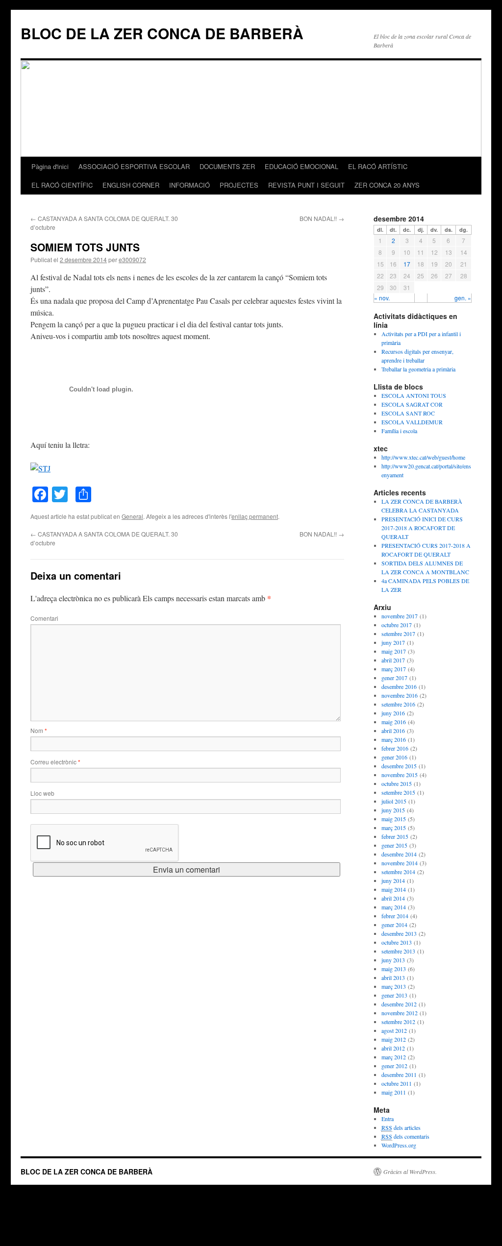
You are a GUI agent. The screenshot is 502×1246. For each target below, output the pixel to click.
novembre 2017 (399, 616)
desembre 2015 (399, 766)
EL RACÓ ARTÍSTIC (377, 166)
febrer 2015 (394, 836)
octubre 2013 (396, 942)
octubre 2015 (396, 783)
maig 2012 (393, 1039)
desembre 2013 (399, 933)
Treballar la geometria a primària (418, 369)
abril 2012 (393, 1048)
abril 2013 (393, 977)
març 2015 (393, 827)
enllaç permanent (254, 516)
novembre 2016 (399, 695)
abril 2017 (393, 660)
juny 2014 (393, 880)
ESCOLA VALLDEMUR (412, 422)
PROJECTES (239, 185)
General (132, 516)
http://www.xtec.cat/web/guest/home (423, 457)
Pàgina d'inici (50, 166)
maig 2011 (393, 1092)
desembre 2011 (399, 1074)
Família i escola (399, 431)
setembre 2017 (398, 633)
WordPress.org (398, 1145)
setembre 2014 (398, 872)
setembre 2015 (398, 792)
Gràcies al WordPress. (410, 1171)
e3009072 (132, 259)
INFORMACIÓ (189, 185)
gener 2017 (394, 678)
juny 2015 (393, 810)
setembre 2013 (398, 951)
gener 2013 (394, 995)
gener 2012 (394, 1066)
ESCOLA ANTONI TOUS (413, 395)
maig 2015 (393, 819)
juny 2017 (393, 642)
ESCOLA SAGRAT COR (412, 404)
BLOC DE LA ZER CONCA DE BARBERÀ (162, 33)
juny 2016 (393, 713)
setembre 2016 (398, 704)
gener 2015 (394, 845)
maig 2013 (393, 969)
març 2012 (393, 1057)
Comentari (44, 618)
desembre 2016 (399, 686)
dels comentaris (405, 1136)
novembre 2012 (399, 1013)
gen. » (462, 297)
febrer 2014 (394, 916)
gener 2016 (394, 757)
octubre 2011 (396, 1083)
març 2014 (393, 907)
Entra (387, 1119)
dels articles (401, 1127)
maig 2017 (393, 651)
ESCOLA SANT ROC (408, 413)
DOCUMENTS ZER (227, 166)
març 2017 (393, 669)
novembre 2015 (399, 775)
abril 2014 (393, 898)
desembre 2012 (399, 1004)
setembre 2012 (398, 1022)
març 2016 (393, 739)
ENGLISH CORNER (130, 185)
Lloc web (42, 793)
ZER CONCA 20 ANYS (387, 185)
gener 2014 (394, 924)
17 (406, 264)
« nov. (382, 297)
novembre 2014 (399, 863)
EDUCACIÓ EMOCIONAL (301, 166)
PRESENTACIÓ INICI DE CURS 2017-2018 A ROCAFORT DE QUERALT (422, 527)
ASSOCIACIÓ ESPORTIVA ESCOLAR (134, 166)
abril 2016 (393, 730)
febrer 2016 (394, 748)
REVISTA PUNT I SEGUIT (306, 185)
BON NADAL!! (322, 218)
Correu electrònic (55, 761)
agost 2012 (394, 1030)
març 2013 (393, 986)
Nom (38, 730)
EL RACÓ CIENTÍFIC (62, 185)
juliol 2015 (393, 801)
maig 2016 (393, 722)
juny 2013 (393, 960)
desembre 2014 (399, 854)
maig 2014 (393, 889)
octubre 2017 (396, 625)
